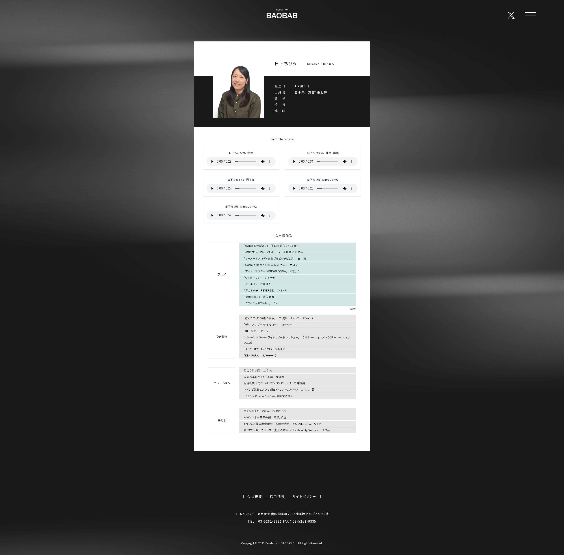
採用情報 (277, 496)
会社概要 (254, 496)
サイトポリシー (305, 496)
